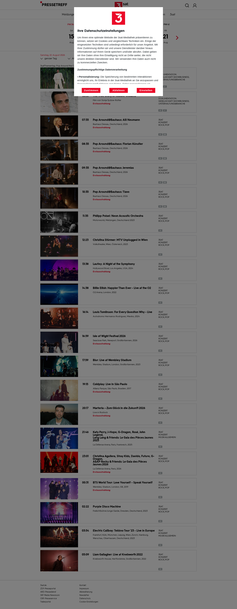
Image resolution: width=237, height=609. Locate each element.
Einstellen (145, 90)
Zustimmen (91, 90)
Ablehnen (118, 90)
